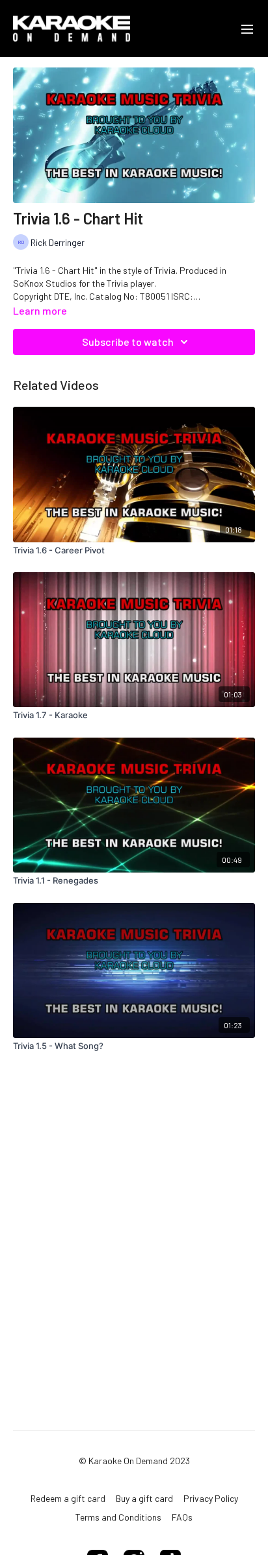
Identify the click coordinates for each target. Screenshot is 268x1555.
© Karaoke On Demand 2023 (134, 1460)
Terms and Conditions (118, 1517)
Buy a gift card (144, 1498)
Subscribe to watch (128, 341)
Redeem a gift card (68, 1498)
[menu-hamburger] (247, 28)
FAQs (182, 1517)
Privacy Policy (210, 1498)
